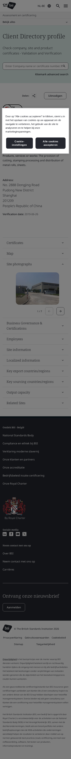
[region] (35, 131)
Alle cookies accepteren (50, 143)
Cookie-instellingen (19, 143)
